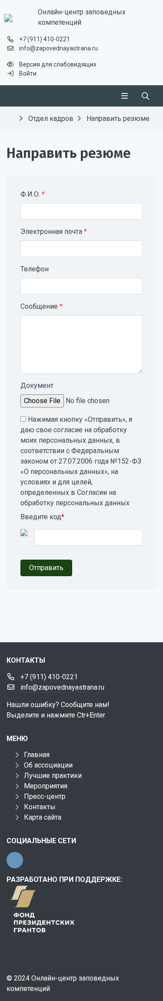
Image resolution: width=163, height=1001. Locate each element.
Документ (36, 385)
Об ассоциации (48, 765)
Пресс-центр (45, 796)
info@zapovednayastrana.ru (58, 48)
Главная (37, 755)
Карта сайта (42, 817)
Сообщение (41, 306)
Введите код (42, 517)
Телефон (34, 269)
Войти (28, 73)
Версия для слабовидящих (57, 64)
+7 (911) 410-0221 (44, 39)
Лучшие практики (53, 775)
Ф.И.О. (32, 194)
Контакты (40, 807)
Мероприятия (45, 786)
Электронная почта (53, 231)
